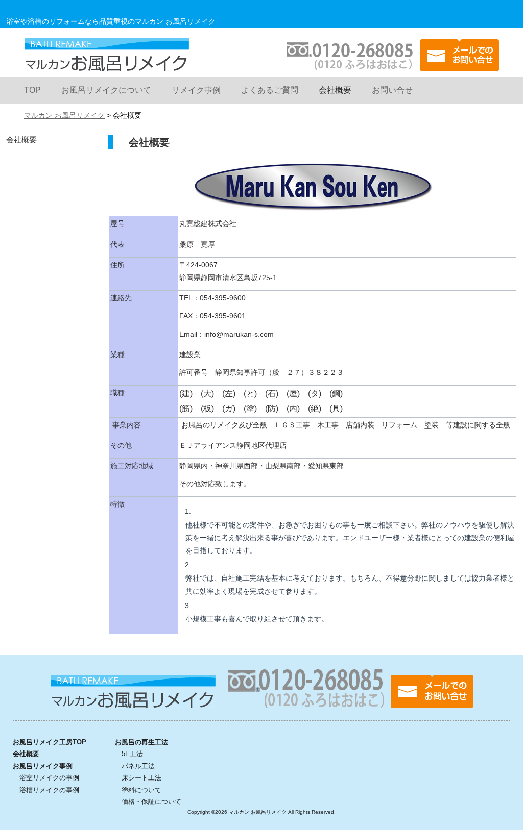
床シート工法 (141, 778)
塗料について (141, 790)
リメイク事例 (196, 90)
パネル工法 (138, 766)
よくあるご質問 (269, 90)
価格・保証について (151, 802)
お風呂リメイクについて (106, 90)
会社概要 (335, 90)
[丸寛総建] (312, 204)
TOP (32, 90)
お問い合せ (392, 90)
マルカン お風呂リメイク (106, 54)
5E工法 (132, 754)
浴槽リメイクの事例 (49, 790)
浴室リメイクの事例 (49, 778)
